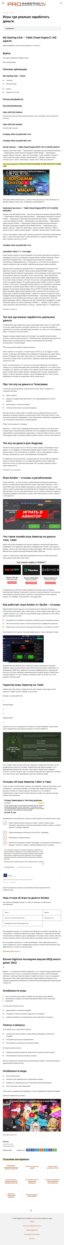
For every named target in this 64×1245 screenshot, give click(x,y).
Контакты (32, 1238)
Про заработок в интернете (32, 1234)
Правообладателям (32, 1230)
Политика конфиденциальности (32, 1225)
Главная (32, 1221)
